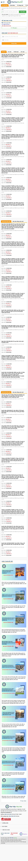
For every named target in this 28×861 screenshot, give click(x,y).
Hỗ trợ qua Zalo (6, 22)
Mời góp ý (14, 27)
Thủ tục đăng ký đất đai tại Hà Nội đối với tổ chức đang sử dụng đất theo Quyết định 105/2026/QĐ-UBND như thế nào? (13, 774)
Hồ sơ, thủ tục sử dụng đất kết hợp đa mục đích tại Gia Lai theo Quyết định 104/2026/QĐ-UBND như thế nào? (14, 584)
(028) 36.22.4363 (7, 814)
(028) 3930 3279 (12, 816)
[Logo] (7, 807)
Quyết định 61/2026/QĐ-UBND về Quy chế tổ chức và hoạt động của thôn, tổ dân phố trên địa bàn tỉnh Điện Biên (13, 327)
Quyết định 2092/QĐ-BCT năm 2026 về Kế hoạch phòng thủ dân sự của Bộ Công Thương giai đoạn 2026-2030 (13, 71)
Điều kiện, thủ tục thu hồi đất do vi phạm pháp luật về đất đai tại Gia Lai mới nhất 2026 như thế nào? (13, 797)
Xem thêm (24, 800)
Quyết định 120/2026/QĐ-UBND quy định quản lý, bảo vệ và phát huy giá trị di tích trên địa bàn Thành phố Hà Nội (13, 311)
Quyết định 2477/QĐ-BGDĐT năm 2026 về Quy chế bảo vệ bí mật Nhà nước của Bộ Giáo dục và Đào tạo (13, 544)
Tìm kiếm (22, 11)
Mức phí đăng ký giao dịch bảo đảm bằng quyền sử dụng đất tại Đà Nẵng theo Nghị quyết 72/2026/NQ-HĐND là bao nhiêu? (14, 654)
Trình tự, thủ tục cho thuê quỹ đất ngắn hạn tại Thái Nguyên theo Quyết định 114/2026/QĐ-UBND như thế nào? (13, 607)
